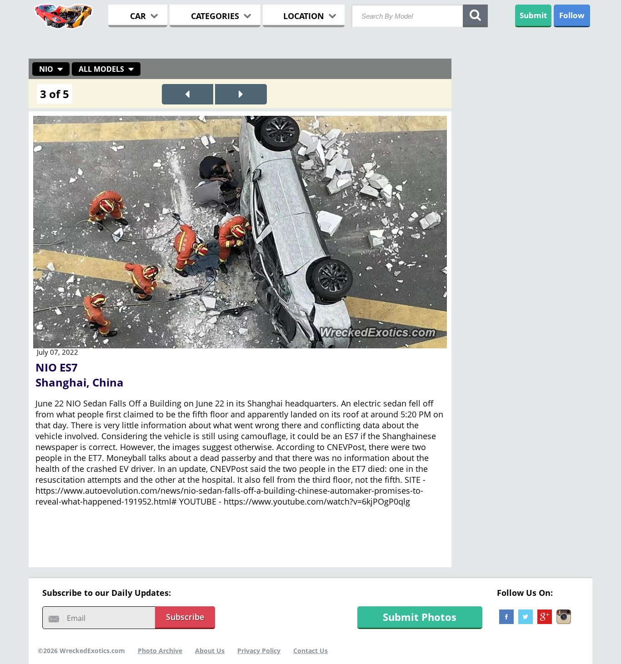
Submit (533, 15)
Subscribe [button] (185, 616)
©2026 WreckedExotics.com (81, 650)
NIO (46, 69)
